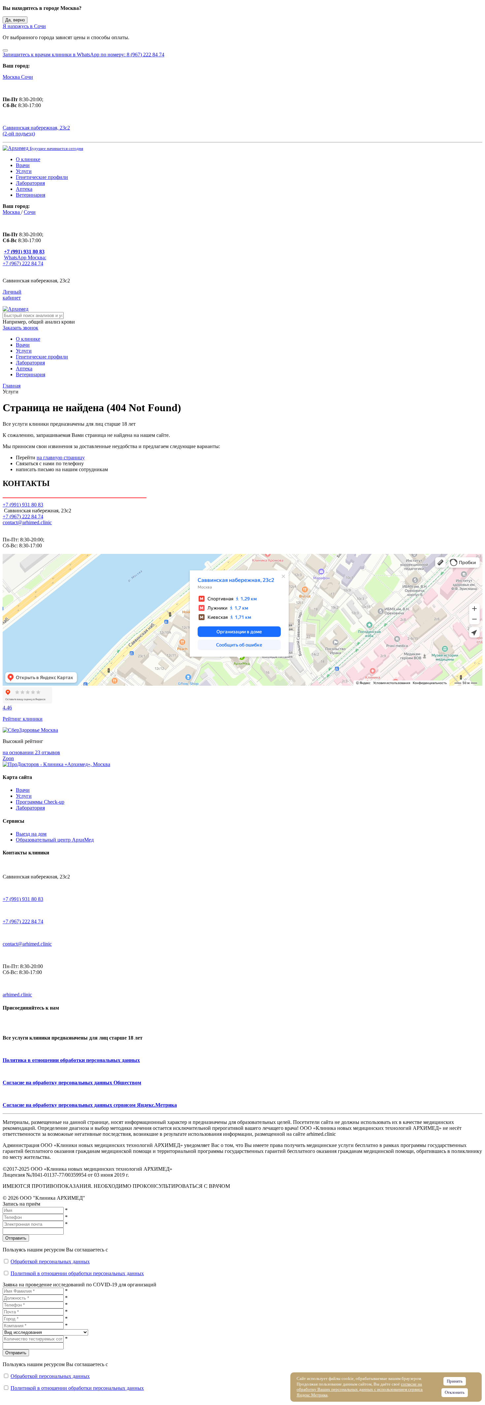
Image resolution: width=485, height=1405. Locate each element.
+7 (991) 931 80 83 (23, 899)
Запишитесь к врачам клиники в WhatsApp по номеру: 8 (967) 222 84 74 (83, 54)
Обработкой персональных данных (50, 1261)
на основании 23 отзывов (31, 752)
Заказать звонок (20, 327)
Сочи (27, 77)
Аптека (24, 189)
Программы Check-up (40, 802)
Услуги (24, 171)
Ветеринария (30, 195)
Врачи (23, 165)
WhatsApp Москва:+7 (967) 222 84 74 (24, 260)
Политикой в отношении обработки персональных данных (77, 1273)
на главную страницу (61, 457)
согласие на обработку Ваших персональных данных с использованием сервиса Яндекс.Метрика (360, 1389)
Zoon (8, 758)
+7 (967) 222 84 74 (23, 516)
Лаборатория (30, 183)
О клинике (28, 159)
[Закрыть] (5, 50)
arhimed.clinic (17, 994)
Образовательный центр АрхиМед (55, 840)
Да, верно (15, 19)
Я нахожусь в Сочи (24, 26)
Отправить (15, 1238)
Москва (12, 77)
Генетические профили (42, 177)
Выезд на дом (31, 834)
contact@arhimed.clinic (27, 522)
